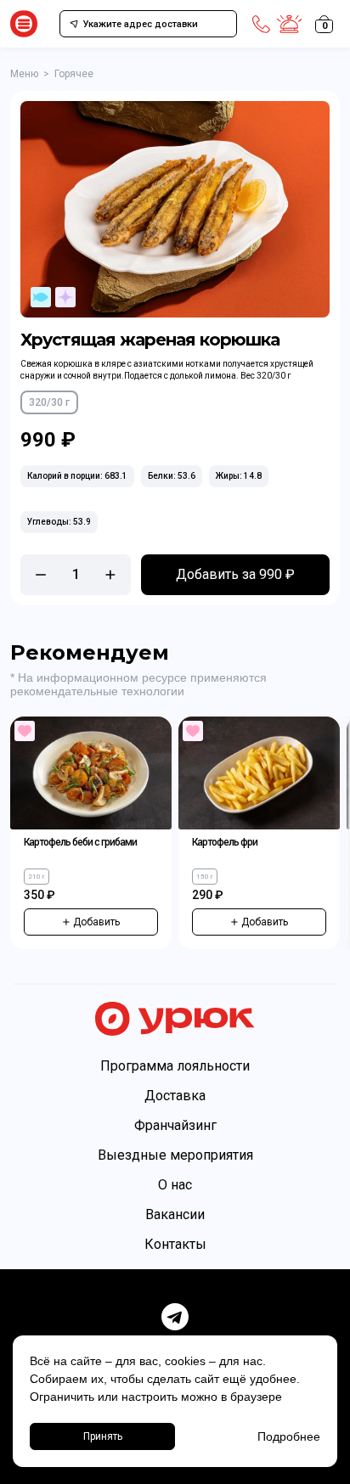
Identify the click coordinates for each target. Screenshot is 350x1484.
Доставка (175, 1096)
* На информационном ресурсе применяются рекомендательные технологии (138, 684)
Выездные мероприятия (175, 1155)
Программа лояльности (175, 1066)
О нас (175, 1185)
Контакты (175, 1244)
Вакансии (175, 1214)
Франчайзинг (175, 1125)
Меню (24, 74)
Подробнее (288, 1436)
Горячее (73, 74)
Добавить (96, 922)
